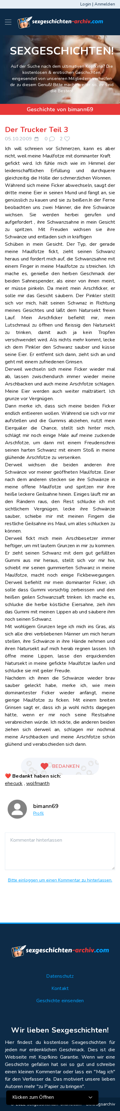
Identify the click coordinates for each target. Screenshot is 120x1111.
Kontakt (60, 988)
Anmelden (104, 4)
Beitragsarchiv (100, 1104)
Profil (38, 813)
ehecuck (13, 783)
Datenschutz (60, 976)
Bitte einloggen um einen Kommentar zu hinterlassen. (60, 880)
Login (85, 4)
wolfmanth (38, 783)
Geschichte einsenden (60, 1000)
